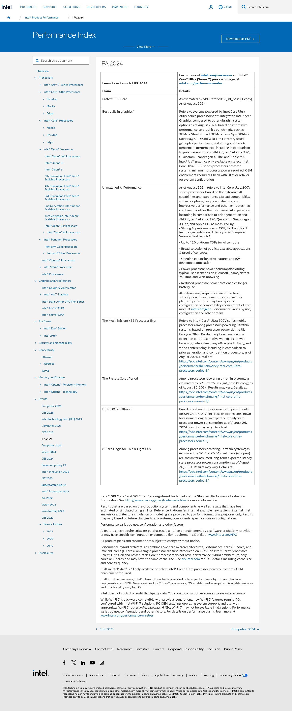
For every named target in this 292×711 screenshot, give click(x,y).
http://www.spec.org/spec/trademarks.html (156, 500)
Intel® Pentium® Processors (60, 239)
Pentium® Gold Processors (61, 246)
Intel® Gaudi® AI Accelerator (59, 288)
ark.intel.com (191, 559)
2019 (50, 545)
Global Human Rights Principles (197, 693)
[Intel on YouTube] (93, 663)
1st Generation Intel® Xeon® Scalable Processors (62, 217)
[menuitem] (9, 17)
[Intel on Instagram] (102, 663)
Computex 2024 (51, 445)
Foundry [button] (141, 7)
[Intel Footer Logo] (41, 673)
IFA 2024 (47, 439)
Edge (50, 113)
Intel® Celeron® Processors (58, 260)
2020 (50, 538)
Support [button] (50, 7)
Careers (158, 649)
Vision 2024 (49, 452)
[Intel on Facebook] (64, 663)
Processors (46, 77)
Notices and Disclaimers (215, 690)
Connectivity (46, 350)
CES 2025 (47, 432)
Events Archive (53, 524)
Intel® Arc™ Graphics (56, 294)
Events (43, 399)
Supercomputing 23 (54, 465)
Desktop (52, 99)
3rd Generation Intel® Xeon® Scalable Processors (62, 197)
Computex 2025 (51, 426)
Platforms (45, 321)
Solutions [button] (71, 7)
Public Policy (233, 649)
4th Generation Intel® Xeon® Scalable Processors (62, 187)
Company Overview (77, 649)
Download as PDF (238, 39)
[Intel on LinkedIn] (83, 663)
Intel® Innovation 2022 (55, 491)
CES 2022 (47, 517)
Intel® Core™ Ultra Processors (62, 92)
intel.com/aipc (201, 309)
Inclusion (214, 649)
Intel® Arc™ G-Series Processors (63, 85)
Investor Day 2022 (53, 511)
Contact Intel (104, 649)
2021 (50, 531)
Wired (45, 371)
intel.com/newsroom (216, 75)
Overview (43, 71)
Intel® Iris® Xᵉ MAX (53, 308)
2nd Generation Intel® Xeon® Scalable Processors (62, 207)
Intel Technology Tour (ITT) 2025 (62, 419)
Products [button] (28, 7)
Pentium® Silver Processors (63, 253)
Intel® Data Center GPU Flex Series (63, 301)
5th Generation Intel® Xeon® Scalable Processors (62, 177)
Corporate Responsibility (186, 649)
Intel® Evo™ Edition (55, 328)
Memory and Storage (52, 377)
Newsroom (124, 649)
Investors (142, 649)
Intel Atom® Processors (58, 267)
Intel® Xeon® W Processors (63, 232)
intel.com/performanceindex (200, 83)
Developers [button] (96, 7)
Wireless (49, 363)
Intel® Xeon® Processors (58, 149)
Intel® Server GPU (53, 315)
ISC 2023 (47, 478)
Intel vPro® (50, 335)
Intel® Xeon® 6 (53, 169)
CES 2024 (47, 458)
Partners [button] (120, 7)
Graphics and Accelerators (55, 280)
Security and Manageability (55, 343)
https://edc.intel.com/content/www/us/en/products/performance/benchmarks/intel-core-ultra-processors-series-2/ (215, 366)
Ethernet (47, 357)
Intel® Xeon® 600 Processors (62, 156)
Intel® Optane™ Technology (60, 391)
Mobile (51, 106)
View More (144, 47)
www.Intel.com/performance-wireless (127, 615)
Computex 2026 (51, 406)
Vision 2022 (49, 504)
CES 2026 (47, 412)
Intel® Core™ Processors (58, 120)
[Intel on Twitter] (74, 663)
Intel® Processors (52, 274)
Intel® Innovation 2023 (55, 471)
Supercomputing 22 (54, 485)
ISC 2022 (47, 498)
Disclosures (46, 553)
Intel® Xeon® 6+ (54, 163)
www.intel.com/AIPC (222, 535)
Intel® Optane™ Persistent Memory (65, 384)
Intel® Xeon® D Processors (61, 226)
